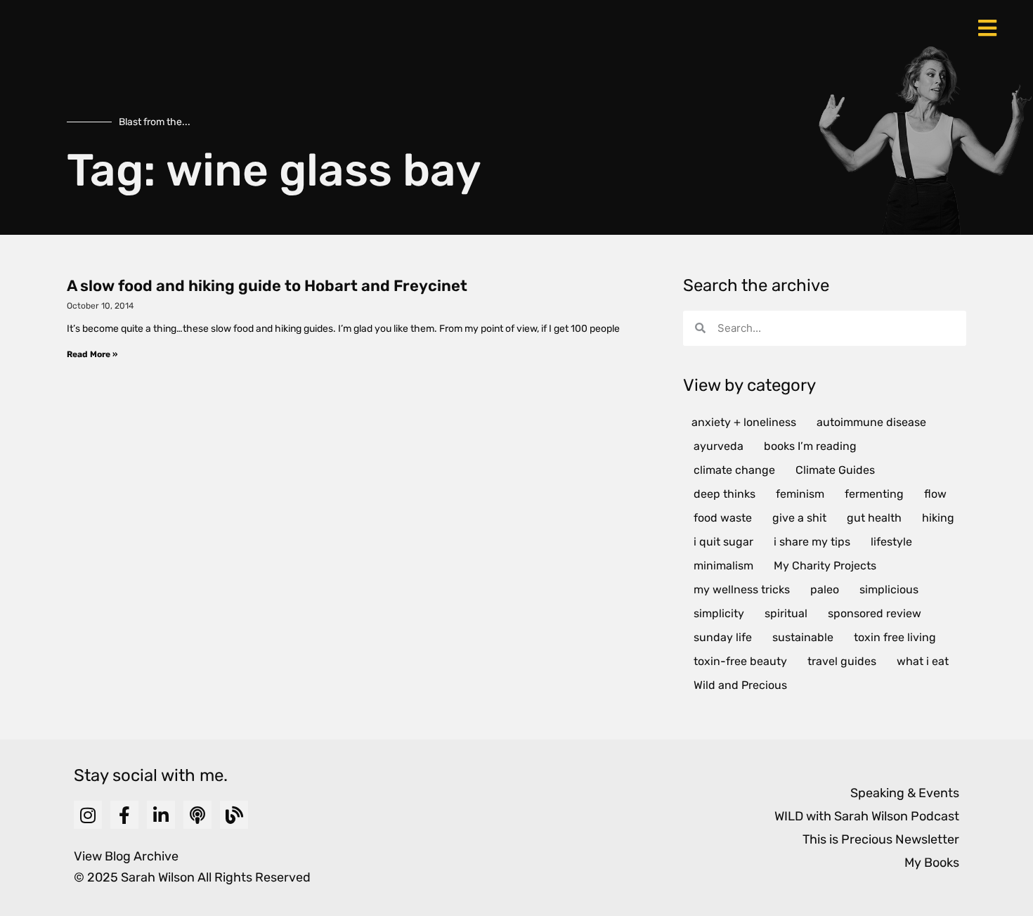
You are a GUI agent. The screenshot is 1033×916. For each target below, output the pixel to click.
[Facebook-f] (124, 815)
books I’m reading (810, 446)
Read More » (92, 354)
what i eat (923, 661)
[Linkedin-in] (161, 815)
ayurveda (718, 446)
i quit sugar (723, 541)
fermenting (874, 494)
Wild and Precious (740, 685)
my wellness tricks (742, 589)
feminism (800, 494)
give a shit (799, 517)
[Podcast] (197, 815)
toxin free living (895, 637)
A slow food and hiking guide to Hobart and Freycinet (267, 285)
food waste (723, 517)
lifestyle (891, 541)
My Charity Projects (825, 565)
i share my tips (812, 541)
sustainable (802, 637)
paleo (824, 589)
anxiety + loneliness (743, 422)
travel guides (841, 661)
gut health (874, 517)
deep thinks (724, 494)
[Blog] (234, 815)
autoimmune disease (871, 422)
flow (935, 494)
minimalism (723, 565)
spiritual (786, 613)
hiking (938, 517)
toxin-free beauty (740, 661)
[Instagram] (88, 815)
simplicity (719, 613)
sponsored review (874, 613)
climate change (734, 470)
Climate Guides (835, 470)
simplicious (888, 589)
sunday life (723, 637)
